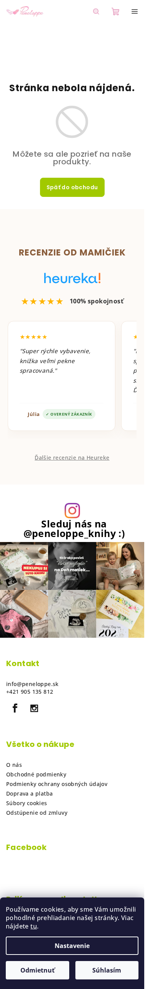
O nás (14, 764)
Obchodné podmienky (36, 774)
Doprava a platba (29, 793)
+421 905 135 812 (29, 691)
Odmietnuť (37, 970)
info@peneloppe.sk (32, 684)
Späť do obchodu (72, 187)
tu (33, 926)
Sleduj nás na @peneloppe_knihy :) (74, 528)
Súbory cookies (26, 803)
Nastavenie (72, 946)
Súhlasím (106, 970)
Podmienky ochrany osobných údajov (56, 784)
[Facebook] (15, 708)
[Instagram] (34, 708)
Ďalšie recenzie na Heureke (72, 457)
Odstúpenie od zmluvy (36, 812)
